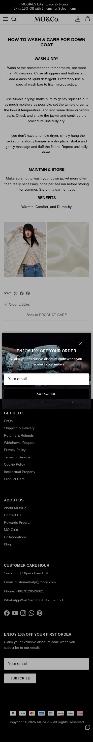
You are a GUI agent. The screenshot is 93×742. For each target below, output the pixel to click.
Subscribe (46, 394)
